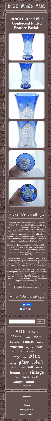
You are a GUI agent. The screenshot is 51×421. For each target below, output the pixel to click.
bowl (14, 367)
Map (26, 401)
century (13, 363)
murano (16, 346)
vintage (36, 372)
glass (24, 362)
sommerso (31, 351)
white (12, 352)
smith (35, 377)
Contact (27, 405)
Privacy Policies (26, 409)
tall (30, 367)
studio (39, 383)
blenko (39, 367)
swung (26, 376)
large (16, 357)
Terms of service (26, 414)
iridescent (17, 336)
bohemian (15, 342)
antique (18, 382)
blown (33, 331)
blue (35, 356)
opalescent (26, 385)
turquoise (37, 336)
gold (28, 337)
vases (24, 358)
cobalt (37, 362)
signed (28, 341)
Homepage (26, 396)
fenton (15, 373)
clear (25, 374)
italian (40, 352)
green (22, 367)
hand (30, 381)
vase (20, 331)
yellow (21, 350)
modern (40, 342)
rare (40, 347)
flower (17, 377)
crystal (29, 347)
